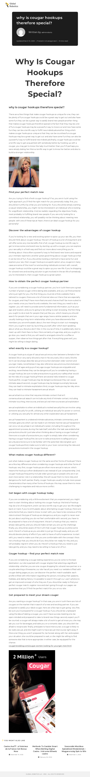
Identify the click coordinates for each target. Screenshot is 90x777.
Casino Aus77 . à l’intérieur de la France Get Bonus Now (16, 748)
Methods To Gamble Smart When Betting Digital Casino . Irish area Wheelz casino (45, 750)
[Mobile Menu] (84, 5)
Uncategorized (51, 41)
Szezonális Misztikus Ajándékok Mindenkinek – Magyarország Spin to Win (74, 748)
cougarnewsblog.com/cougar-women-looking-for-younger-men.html (40, 646)
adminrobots (47, 32)
